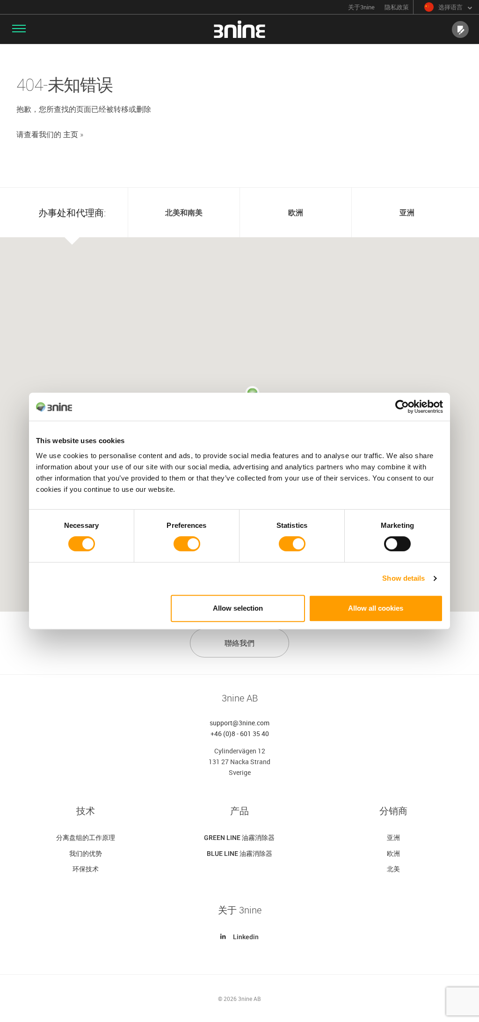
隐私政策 (397, 7)
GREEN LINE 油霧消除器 (239, 837)
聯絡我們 (239, 643)
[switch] (187, 543)
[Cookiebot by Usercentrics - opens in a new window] (402, 407)
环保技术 (86, 869)
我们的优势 (85, 853)
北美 (393, 869)
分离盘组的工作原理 (85, 837)
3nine (239, 29)
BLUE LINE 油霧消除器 (239, 853)
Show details (403, 578)
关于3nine (361, 7)
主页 (70, 134)
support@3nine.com (239, 722)
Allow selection (238, 608)
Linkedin (246, 937)
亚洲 (393, 837)
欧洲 (393, 853)
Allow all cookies (375, 608)
